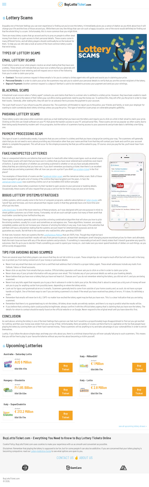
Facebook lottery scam (53, 176)
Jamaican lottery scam (12, 181)
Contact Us (65, 457)
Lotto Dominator (9, 209)
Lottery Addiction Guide (41, 451)
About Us (86, 457)
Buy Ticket (65, 367)
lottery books (92, 200)
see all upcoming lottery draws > (133, 426)
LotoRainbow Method (53, 234)
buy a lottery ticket (81, 169)
